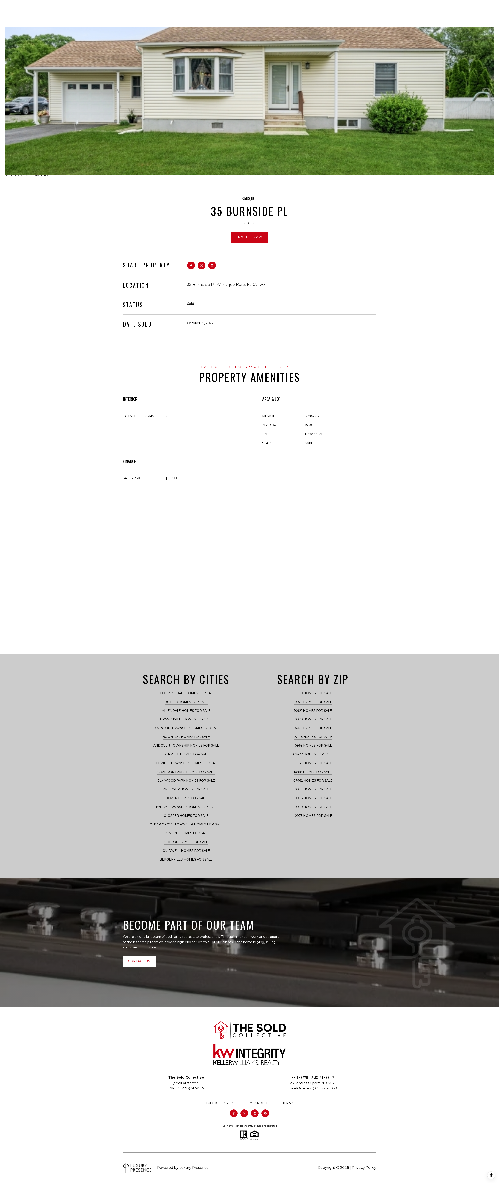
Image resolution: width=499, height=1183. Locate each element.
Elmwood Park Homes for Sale (186, 780)
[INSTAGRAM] (244, 1113)
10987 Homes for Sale (312, 763)
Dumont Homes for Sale (186, 833)
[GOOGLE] (265, 1113)
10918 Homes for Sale (313, 772)
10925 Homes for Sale (313, 702)
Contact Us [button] (139, 961)
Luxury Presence (194, 1167)
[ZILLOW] (255, 1113)
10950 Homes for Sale (313, 807)
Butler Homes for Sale (186, 702)
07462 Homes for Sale (313, 780)
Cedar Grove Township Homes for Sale (186, 824)
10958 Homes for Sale (313, 798)
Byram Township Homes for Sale (186, 807)
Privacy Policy (364, 1167)
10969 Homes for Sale (313, 745)
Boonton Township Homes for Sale (186, 728)
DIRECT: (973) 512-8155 (186, 1088)
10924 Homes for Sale (313, 789)
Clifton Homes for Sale (186, 842)
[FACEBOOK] (234, 1113)
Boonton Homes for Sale (186, 737)
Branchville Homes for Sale (186, 719)
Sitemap (286, 1103)
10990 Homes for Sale (312, 693)
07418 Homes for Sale (313, 737)
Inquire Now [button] (249, 237)
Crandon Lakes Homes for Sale (186, 772)
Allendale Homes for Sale (186, 711)
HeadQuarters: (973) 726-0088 (313, 1088)
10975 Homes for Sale (313, 815)
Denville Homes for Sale (186, 754)
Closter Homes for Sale (186, 815)
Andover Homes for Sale (186, 789)
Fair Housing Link (221, 1103)
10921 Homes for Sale (313, 711)
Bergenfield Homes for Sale (186, 859)
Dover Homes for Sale (186, 798)
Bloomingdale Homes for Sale (186, 693)
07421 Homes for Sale (313, 728)
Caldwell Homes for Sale (186, 851)
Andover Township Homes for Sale (186, 745)
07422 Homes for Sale (313, 754)
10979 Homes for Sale (313, 719)
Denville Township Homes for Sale (186, 763)
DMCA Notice (257, 1103)
